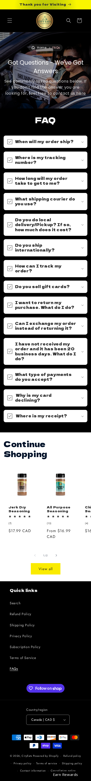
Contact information (33, 771)
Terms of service (46, 763)
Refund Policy (20, 614)
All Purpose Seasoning (59, 509)
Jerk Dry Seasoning (19, 509)
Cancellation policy (63, 771)
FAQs (56, 48)
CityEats (27, 756)
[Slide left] (35, 555)
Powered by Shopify (46, 756)
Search (15, 603)
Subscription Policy (25, 646)
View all (46, 569)
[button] (9, 20)
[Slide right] (56, 555)
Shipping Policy (22, 625)
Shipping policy (72, 763)
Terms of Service (23, 657)
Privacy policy (23, 763)
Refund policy (72, 756)
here (80, 93)
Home (41, 48)
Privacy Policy (21, 636)
